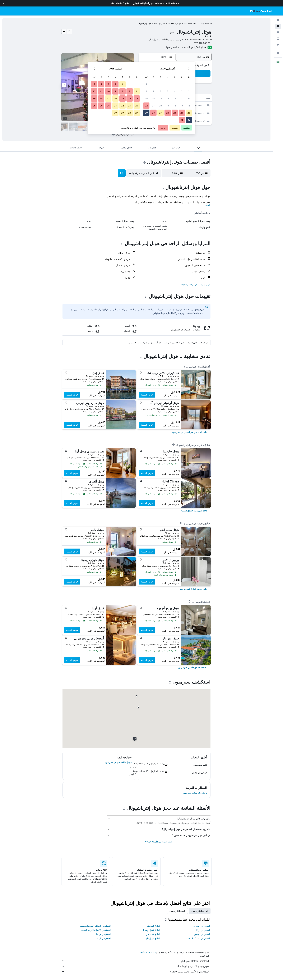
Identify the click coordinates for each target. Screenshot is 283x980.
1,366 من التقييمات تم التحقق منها (183, 47)
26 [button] (167, 112)
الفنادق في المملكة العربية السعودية (95, 925)
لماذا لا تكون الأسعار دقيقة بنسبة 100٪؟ (189, 971)
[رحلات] (278, 53)
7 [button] (153, 91)
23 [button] (188, 112)
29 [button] (146, 112)
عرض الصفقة (147, 394)
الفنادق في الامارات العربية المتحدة (96, 930)
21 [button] (153, 105)
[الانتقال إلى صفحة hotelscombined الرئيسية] (260, 11)
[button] (3, 3)
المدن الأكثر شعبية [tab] (177, 911)
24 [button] (181, 112)
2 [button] (189, 91)
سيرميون (161, 23)
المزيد (207, 204)
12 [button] (167, 98)
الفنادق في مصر (154, 934)
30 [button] (188, 119)
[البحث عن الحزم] (278, 39)
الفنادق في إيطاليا (153, 938)
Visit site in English (120, 3)
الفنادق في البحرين (202, 934)
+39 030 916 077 (203, 43)
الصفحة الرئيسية (206, 23)
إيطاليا (193, 23)
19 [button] (167, 105)
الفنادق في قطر (154, 925)
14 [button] (153, 98)
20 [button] (160, 105)
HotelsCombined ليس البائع (195, 961)
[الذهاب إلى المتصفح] (278, 45)
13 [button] (160, 98)
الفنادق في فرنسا (103, 934)
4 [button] (174, 91)
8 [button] (146, 91)
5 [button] (167, 91)
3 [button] (181, 91)
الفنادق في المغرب (202, 925)
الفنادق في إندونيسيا (152, 930)
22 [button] (146, 105)
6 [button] (160, 91)
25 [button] (174, 112)
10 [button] (181, 98)
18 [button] (174, 105)
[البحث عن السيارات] (278, 32)
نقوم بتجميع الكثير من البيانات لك (193, 966)
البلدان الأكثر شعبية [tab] (199, 911)
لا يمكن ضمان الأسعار (148, 952)
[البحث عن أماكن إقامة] (278, 26)
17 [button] (181, 105)
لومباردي (177, 23)
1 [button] (146, 84)
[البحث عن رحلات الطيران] (278, 20)
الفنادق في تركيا (203, 930)
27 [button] (160, 112)
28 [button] (153, 112)
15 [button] (146, 98)
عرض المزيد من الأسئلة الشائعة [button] (158, 841)
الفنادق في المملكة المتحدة (198, 938)
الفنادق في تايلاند (104, 938)
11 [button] (174, 98)
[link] (190, 432)
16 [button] (188, 105)
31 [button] (181, 119)
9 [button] (189, 98)
